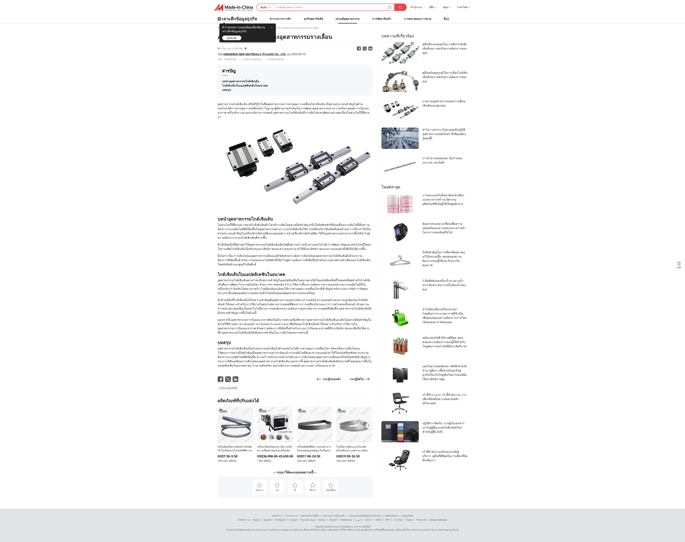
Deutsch (333, 519)
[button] (390, 7)
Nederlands (346, 519)
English (256, 519)
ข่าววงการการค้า (280, 18)
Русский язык (307, 519)
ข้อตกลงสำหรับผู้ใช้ (310, 515)
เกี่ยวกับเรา (277, 515)
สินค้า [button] (264, 7)
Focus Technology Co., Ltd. (345, 526)
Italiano (322, 519)
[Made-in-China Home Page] (233, 7)
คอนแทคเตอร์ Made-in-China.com (365, 515)
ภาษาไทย (397, 519)
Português (280, 519)
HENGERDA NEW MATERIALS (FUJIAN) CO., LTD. (254, 54)
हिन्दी (388, 519)
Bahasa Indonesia (438, 519)
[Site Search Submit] (400, 7)
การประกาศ (291, 515)
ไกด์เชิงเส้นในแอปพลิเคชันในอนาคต (245, 85)
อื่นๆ (446, 18)
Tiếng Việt (421, 519)
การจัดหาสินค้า (381, 18)
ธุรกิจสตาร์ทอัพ (313, 18)
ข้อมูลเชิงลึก (407, 515)
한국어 (368, 519)
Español (268, 519)
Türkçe (409, 519)
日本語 (379, 519)
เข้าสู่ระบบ (416, 7)
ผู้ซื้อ (431, 7)
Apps (445, 7)
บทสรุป (226, 90)
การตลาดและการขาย (417, 18)
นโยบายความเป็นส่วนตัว (334, 515)
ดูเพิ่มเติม (232, 38)
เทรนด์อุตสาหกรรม (348, 18)
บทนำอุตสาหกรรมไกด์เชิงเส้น (240, 81)
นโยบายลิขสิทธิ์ (228, 388)
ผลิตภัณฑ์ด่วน (391, 515)
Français (293, 519)
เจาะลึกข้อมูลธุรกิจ (239, 18)
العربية (359, 519)
